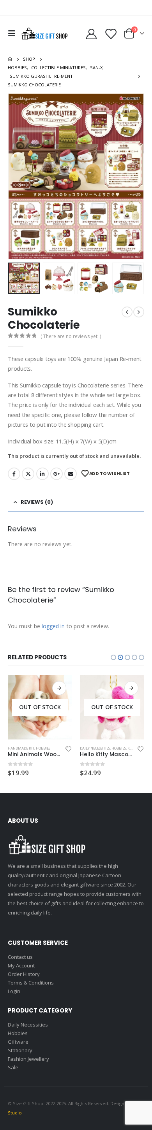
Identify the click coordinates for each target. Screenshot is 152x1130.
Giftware (18, 1041)
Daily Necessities (95, 748)
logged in (53, 626)
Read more (59, 688)
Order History (24, 974)
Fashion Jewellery (28, 1058)
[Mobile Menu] (13, 33)
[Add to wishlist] (68, 748)
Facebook (14, 474)
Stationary (20, 1050)
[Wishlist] (110, 33)
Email (70, 474)
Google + (56, 474)
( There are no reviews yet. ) (71, 336)
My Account (21, 965)
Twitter (28, 474)
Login (14, 991)
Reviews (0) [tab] (37, 502)
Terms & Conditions (31, 982)
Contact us (20, 956)
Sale (13, 1067)
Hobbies (43, 748)
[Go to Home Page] (10, 59)
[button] (17, 176)
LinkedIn (42, 474)
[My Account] (91, 33)
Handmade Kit (21, 748)
